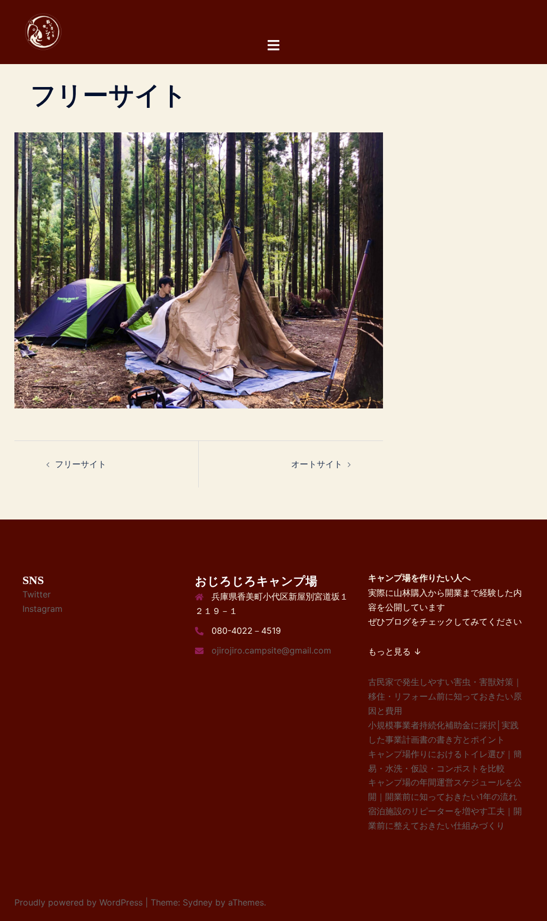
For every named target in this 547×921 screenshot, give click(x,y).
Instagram (42, 608)
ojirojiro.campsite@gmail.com (271, 650)
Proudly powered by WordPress (78, 902)
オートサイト (316, 464)
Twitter (36, 594)
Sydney (198, 902)
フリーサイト (80, 464)
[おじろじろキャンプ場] (43, 31)
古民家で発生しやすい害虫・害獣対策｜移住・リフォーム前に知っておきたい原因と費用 (445, 696)
